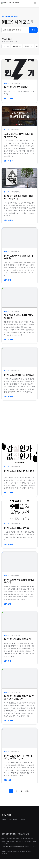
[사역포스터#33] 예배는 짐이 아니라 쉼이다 (18, 197)
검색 (33, 30)
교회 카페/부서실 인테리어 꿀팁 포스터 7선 (18, 135)
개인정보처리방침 (23, 834)
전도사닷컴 (6, 815)
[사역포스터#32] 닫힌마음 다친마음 (18, 257)
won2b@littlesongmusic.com (15, 846)
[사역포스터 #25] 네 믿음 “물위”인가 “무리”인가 (18, 757)
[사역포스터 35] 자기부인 (16, 87)
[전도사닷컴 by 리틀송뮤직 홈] (10, 3)
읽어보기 (8, 98)
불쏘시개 (6, 83)
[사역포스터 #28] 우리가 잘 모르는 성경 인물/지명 (19, 697)
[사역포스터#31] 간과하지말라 (19, 374)
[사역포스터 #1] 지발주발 (16, 527)
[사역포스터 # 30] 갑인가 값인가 (19, 472)
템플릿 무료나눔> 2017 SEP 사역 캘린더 (19, 316)
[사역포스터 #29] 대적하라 (17, 639)
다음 (27, 791)
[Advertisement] (19, 421)
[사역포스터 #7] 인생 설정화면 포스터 (19, 581)
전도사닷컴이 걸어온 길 (8, 834)
